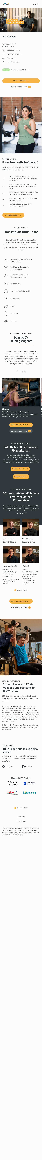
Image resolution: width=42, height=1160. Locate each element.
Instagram (9, 766)
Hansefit (8, 729)
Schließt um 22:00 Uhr (15, 70)
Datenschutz (21, 821)
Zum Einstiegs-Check (19, 87)
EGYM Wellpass (32, 727)
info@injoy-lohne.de (14, 54)
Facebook (28, 766)
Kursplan (10, 58)
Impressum (21, 817)
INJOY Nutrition (12, 62)
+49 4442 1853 (12, 50)
